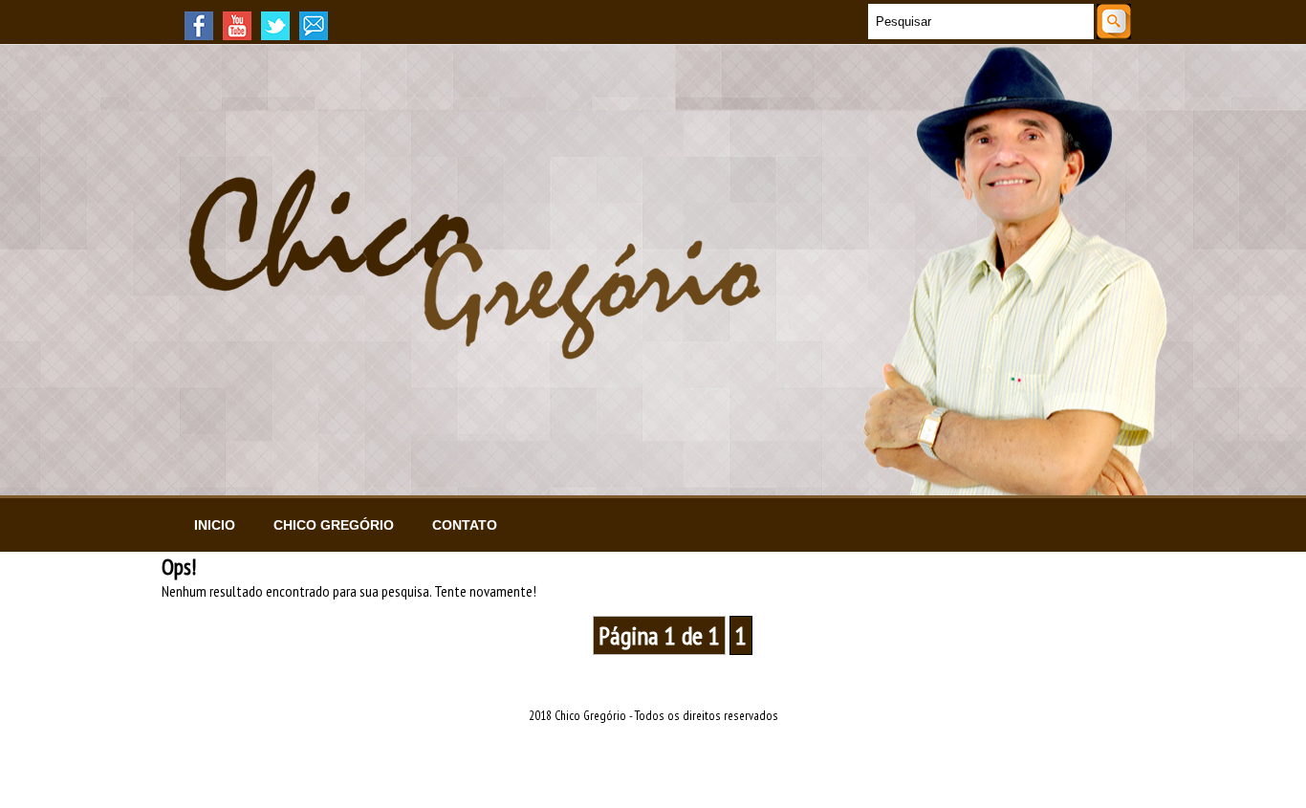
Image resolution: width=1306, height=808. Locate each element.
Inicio (214, 525)
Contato (464, 525)
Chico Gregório (333, 525)
